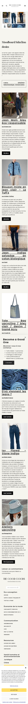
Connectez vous (7, 571)
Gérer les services (14, 686)
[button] (25, 667)
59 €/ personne (8, 562)
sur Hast (14, 257)
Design (6, 595)
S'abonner (9, 362)
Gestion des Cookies (7, 702)
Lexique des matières (10, 646)
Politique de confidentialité (19, 702)
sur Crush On (14, 326)
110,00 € (6, 153)
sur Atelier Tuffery (14, 191)
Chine (6, 663)
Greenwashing (8, 623)
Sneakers (7, 634)
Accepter (14, 690)
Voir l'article (7, 417)
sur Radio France (14, 394)
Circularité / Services (11, 609)
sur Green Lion (14, 123)
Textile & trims (8, 600)
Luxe (5, 629)
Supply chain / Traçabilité (12, 597)
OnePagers (7, 649)
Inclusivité (7, 626)
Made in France (8, 614)
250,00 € (6, 219)
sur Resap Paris (9, 529)
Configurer (14, 699)
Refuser (14, 694)
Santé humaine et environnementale (12, 656)
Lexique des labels (9, 643)
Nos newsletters (13, 587)
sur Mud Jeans (14, 453)
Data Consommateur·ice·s (12, 612)
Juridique (8, 659)
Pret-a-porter (8, 632)
